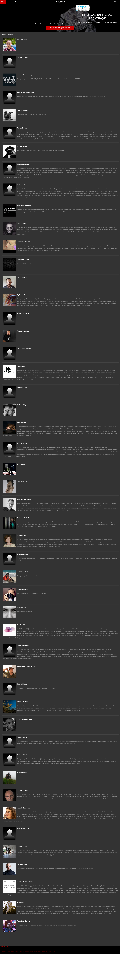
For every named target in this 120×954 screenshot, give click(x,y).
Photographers (10, 951)
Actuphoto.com (4, 946)
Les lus (10, 2)
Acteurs (45, 951)
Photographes (3, 951)
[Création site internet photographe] (83, 10)
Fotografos (16, 951)
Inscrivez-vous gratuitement (60, 28)
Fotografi (22, 951)
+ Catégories (9, 34)
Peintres (31, 951)
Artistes (35, 951)
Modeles (54, 951)
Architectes (40, 951)
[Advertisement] (52, 14)
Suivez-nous (17, 948)
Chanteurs (49, 951)
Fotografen (26, 951)
